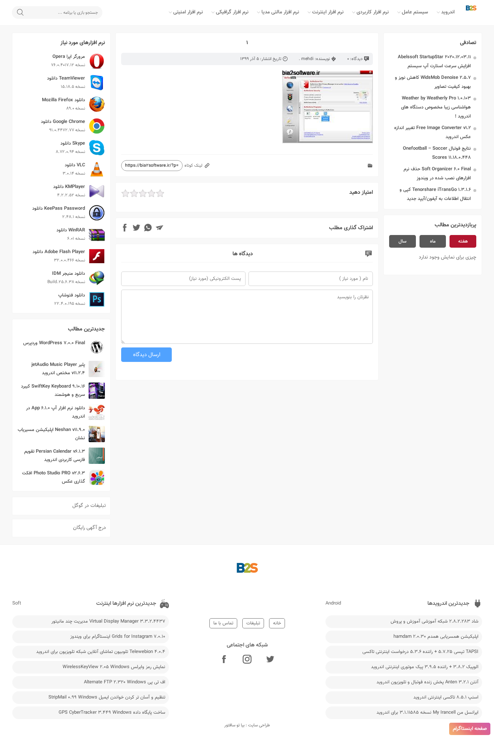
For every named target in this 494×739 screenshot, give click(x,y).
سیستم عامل (415, 12)
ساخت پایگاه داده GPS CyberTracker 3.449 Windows (112, 712)
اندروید (448, 12)
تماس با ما (223, 623)
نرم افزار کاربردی (373, 12)
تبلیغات (253, 623)
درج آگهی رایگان (89, 528)
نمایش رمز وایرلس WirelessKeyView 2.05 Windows (114, 667)
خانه (277, 623)
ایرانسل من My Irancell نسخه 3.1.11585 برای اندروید (427, 712)
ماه (433, 241)
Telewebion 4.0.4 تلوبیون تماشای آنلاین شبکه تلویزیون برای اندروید (100, 651)
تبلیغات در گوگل (89, 506)
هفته (463, 241)
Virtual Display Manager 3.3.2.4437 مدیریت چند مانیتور (108, 621)
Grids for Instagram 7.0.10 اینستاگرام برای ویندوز (117, 636)
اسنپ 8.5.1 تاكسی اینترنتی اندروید (445, 697)
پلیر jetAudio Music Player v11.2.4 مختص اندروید (58, 369)
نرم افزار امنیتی (188, 12)
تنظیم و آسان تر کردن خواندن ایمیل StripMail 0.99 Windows (106, 697)
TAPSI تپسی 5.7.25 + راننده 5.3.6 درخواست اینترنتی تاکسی (420, 651)
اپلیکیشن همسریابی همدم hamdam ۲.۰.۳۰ (435, 636)
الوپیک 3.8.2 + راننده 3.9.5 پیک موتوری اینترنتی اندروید (424, 667)
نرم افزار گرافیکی (232, 12)
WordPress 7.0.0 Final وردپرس (54, 343)
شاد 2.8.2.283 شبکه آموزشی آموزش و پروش (434, 621)
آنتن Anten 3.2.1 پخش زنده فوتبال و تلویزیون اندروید (427, 682)
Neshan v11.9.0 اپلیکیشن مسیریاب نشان (51, 434)
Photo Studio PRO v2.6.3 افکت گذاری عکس (53, 477)
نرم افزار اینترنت (328, 12)
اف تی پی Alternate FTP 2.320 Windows (124, 682)
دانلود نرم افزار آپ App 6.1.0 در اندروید (55, 412)
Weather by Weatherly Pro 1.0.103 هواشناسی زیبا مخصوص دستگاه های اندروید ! (436, 107)
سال (402, 241)
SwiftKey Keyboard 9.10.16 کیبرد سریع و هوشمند (53, 390)
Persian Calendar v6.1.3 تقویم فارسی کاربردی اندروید (54, 456)
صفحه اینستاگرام (470, 729)
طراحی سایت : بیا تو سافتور (247, 725)
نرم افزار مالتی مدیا (280, 12)
